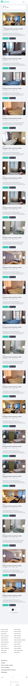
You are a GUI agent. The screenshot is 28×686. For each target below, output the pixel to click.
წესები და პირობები (14, 681)
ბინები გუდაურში (17, 635)
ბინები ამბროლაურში (18, 650)
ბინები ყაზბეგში (17, 637)
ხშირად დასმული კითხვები (7, 665)
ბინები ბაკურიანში (5, 635)
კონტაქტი (3, 662)
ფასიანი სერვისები (5, 667)
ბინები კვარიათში (17, 641)
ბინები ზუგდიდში (17, 648)
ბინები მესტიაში (4, 637)
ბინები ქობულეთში (5, 641)
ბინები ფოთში (4, 650)
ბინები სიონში (17, 652)
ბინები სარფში (17, 644)
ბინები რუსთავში (17, 631)
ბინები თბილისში (4, 629)
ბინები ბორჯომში (4, 639)
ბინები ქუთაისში (4, 631)
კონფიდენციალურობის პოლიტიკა (8, 669)
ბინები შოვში (3, 652)
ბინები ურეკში (4, 646)
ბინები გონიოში (4, 644)
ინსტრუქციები (4, 672)
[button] (23, 19)
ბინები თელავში (17, 633)
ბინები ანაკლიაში (17, 646)
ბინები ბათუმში (17, 629)
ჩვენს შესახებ (4, 660)
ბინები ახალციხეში (5, 648)
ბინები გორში (3, 633)
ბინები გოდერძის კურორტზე (19, 639)
